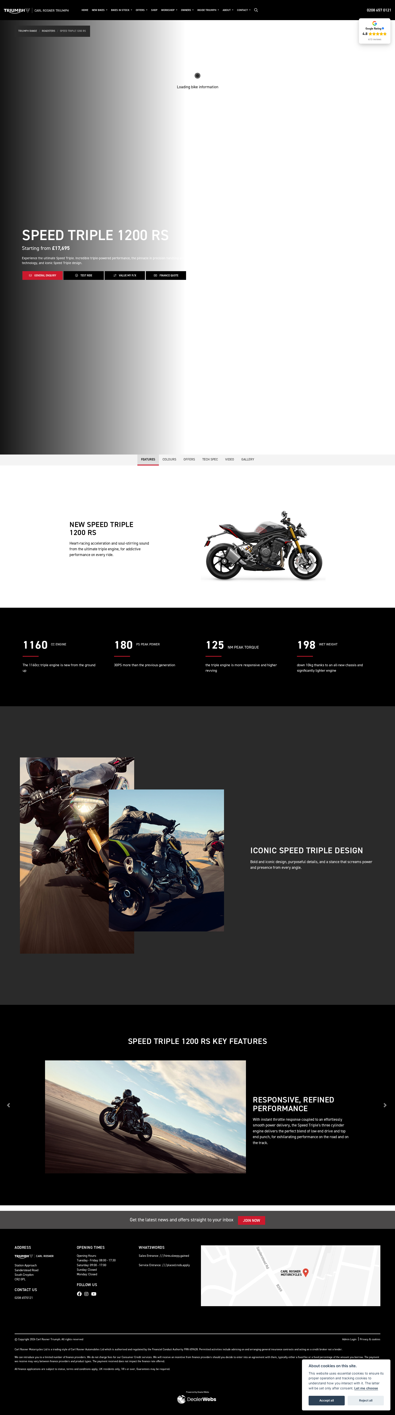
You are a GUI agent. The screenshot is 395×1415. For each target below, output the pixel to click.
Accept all (326, 1400)
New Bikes (98, 10)
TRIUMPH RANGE (27, 31)
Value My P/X (127, 275)
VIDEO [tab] (229, 459)
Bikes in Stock (120, 10)
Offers (140, 10)
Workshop (168, 10)
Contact (242, 10)
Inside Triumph (207, 10)
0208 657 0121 (379, 10)
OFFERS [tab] (189, 459)
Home (85, 10)
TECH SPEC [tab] (210, 459)
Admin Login (349, 1339)
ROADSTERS (48, 31)
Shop (154, 10)
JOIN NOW (251, 1220)
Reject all (365, 1400)
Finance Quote (168, 275)
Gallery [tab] (247, 459)
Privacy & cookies (370, 1339)
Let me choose (366, 1388)
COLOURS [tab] (169, 459)
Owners (186, 10)
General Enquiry (45, 275)
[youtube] (95, 1294)
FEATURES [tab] (148, 459)
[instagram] (87, 1294)
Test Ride (86, 275)
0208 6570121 (24, 1298)
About (227, 10)
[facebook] (80, 1294)
